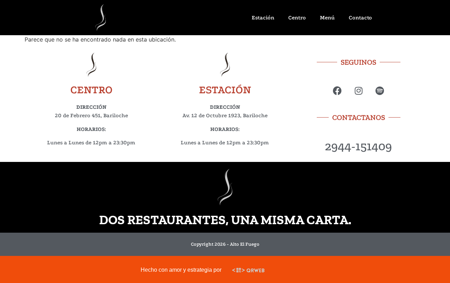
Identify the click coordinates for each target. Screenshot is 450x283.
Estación (263, 17)
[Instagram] (358, 90)
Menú (327, 17)
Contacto (360, 17)
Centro (297, 17)
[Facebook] (337, 90)
